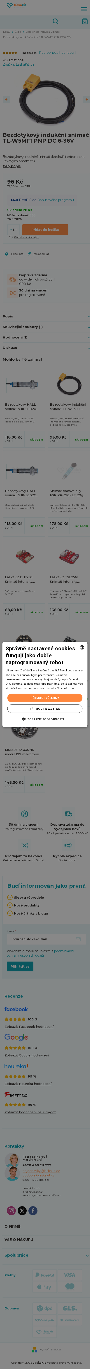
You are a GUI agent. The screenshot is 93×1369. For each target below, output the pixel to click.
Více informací (66, 688)
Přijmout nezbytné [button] (45, 709)
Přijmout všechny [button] (44, 698)
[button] (45, 719)
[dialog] (44, 684)
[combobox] (81, 647)
